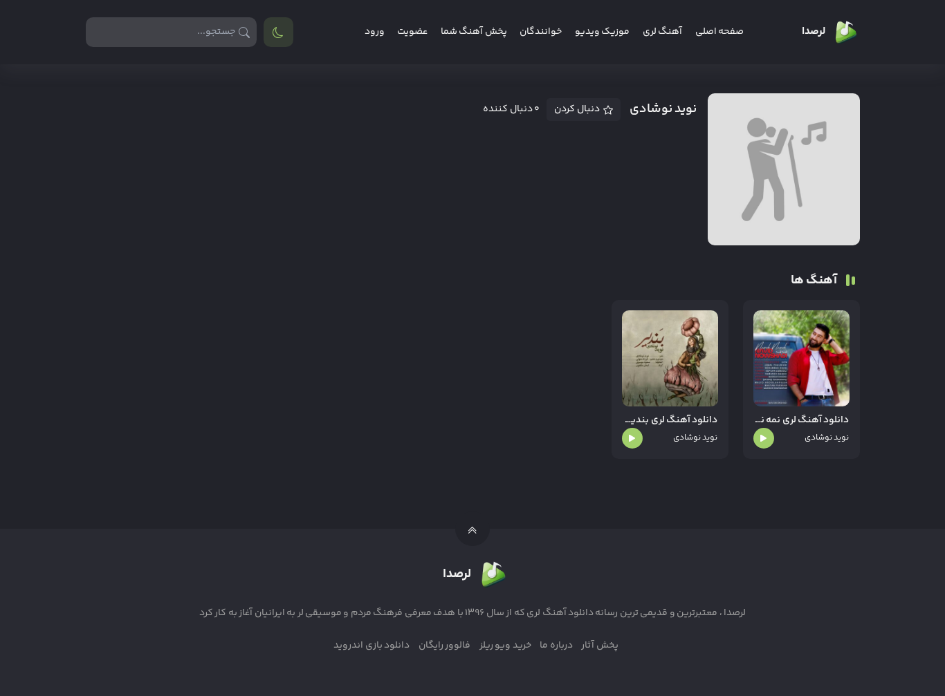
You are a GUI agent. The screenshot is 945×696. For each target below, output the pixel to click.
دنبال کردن (577, 109)
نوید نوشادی (827, 437)
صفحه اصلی (719, 31)
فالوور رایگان (444, 645)
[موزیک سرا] (278, 32)
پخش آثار (599, 645)
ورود (375, 31)
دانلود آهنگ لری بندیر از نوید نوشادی (670, 420)
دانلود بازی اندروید (371, 645)
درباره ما (556, 645)
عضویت (412, 31)
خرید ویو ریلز (505, 645)
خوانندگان (541, 31)
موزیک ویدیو (602, 31)
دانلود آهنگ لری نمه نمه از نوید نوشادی (801, 420)
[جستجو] (244, 32)
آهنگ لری (662, 31)
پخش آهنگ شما (474, 31)
